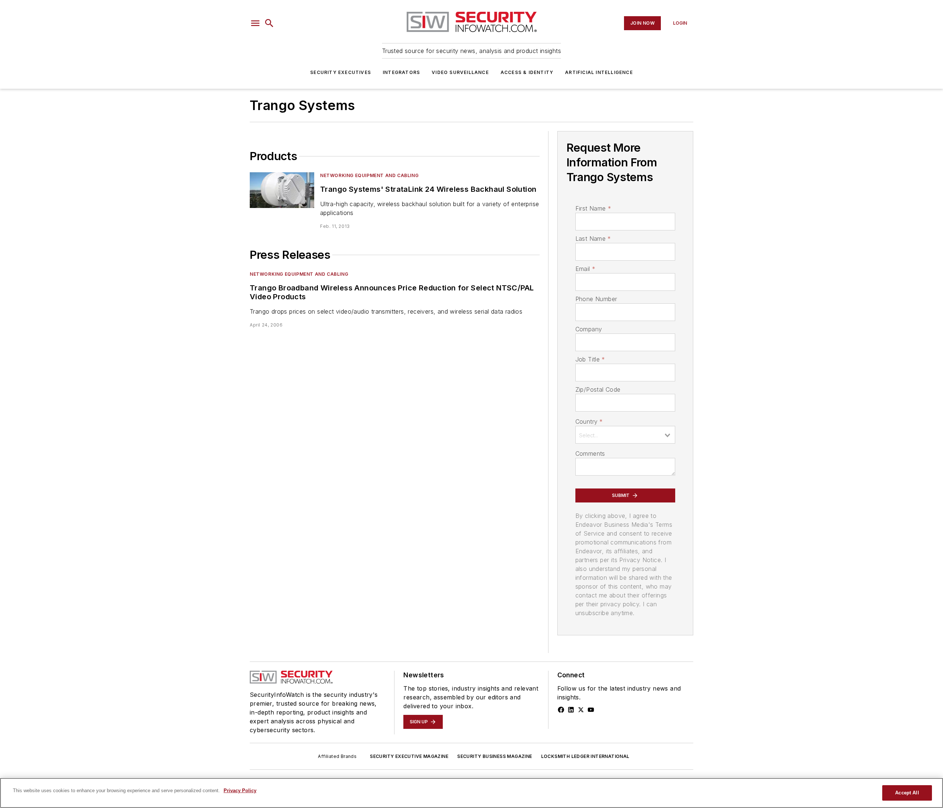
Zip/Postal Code (598, 389)
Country (589, 421)
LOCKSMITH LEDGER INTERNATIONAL (585, 756)
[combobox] (625, 435)
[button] (255, 23)
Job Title (590, 359)
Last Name (593, 238)
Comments (590, 453)
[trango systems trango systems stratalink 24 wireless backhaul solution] (282, 190)
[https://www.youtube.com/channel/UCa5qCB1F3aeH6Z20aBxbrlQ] (591, 709)
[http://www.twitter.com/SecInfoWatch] (581, 709)
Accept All (907, 792)
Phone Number (596, 299)
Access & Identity (527, 72)
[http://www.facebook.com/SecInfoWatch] (561, 709)
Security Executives (340, 72)
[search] (269, 23)
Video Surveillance (460, 72)
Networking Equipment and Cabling (369, 175)
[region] (471, 793)
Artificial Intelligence (599, 72)
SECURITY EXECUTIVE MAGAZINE (409, 756)
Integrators (401, 72)
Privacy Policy (240, 790)
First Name (593, 208)
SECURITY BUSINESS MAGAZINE (494, 756)
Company (588, 329)
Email (585, 268)
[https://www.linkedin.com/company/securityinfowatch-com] (571, 709)
